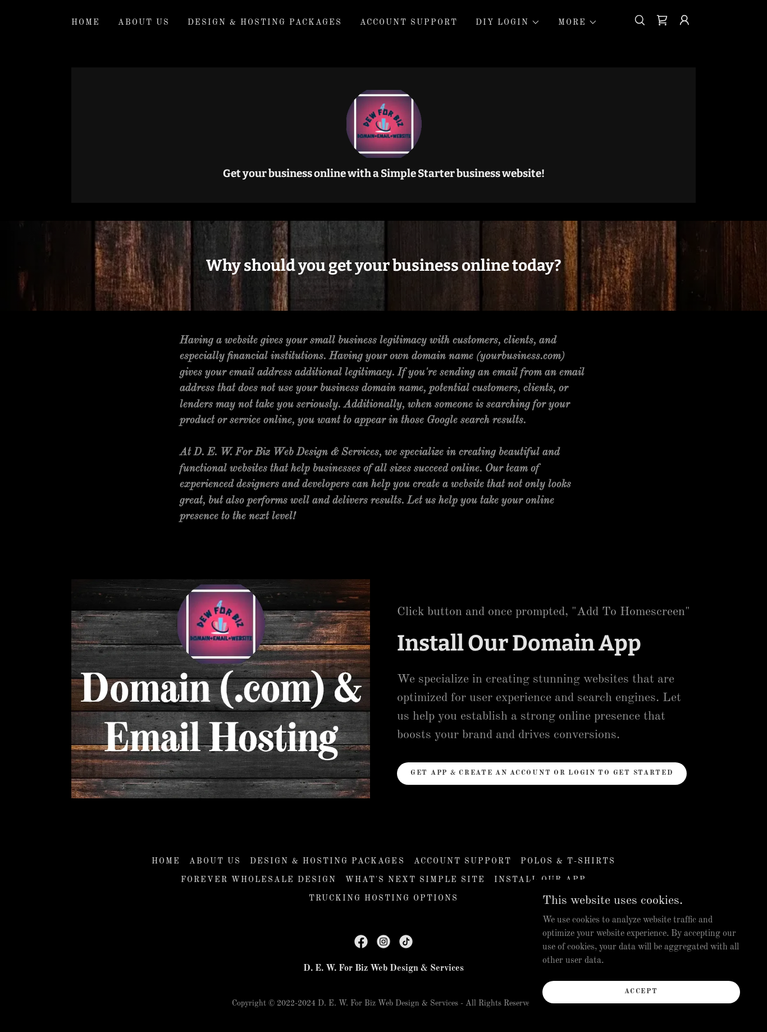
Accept (641, 991)
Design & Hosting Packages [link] (265, 22)
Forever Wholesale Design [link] (258, 880)
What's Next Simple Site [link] (415, 880)
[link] (662, 20)
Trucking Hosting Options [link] (383, 898)
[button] (508, 22)
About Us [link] (144, 22)
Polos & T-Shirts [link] (568, 861)
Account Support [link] (409, 22)
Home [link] (85, 22)
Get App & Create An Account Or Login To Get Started (541, 773)
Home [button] (166, 861)
